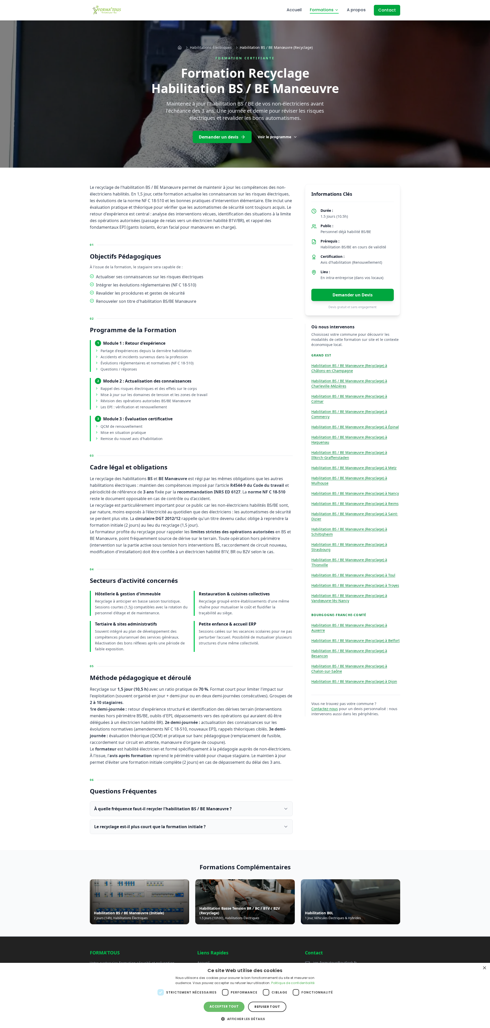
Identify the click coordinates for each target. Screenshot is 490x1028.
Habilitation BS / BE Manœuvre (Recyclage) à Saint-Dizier (354, 516)
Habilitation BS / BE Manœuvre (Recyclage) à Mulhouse (349, 481)
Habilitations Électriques (211, 47)
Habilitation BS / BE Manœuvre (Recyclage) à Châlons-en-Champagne (349, 368)
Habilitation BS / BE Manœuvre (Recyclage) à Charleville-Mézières (349, 383)
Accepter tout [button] (224, 1006)
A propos (356, 10)
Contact (387, 10)
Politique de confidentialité (292, 983)
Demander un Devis (353, 295)
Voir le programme (274, 136)
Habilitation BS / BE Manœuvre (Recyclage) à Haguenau (349, 440)
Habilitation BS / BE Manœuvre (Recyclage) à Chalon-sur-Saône (349, 669)
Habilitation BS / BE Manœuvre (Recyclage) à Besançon (349, 653)
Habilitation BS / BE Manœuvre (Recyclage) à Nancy (355, 493)
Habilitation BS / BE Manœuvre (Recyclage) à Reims (355, 503)
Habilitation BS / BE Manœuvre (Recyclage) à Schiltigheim (349, 532)
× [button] (484, 968)
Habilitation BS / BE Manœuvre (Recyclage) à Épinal (355, 426)
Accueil (294, 10)
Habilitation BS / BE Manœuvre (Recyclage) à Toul (353, 575)
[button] (245, 1019)
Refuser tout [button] (267, 1006)
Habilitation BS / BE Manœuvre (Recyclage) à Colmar (349, 399)
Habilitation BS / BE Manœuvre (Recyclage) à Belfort (355, 640)
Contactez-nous (324, 708)
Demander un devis (218, 137)
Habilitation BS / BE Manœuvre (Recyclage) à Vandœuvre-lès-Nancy (349, 598)
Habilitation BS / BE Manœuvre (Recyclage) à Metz (354, 467)
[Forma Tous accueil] (107, 10)
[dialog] (245, 995)
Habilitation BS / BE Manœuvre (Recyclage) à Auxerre (349, 628)
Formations (322, 10)
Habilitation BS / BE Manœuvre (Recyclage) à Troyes (355, 585)
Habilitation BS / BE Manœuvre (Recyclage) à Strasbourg (349, 547)
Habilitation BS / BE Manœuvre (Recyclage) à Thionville (349, 562)
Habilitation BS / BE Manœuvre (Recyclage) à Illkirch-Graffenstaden (349, 455)
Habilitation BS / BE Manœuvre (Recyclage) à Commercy (349, 414)
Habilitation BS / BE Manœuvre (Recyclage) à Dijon (354, 681)
